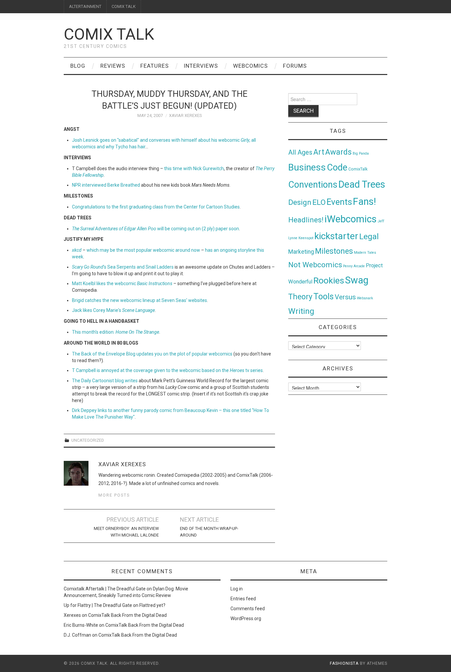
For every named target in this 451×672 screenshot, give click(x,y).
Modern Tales (365, 252)
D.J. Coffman (77, 635)
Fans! (364, 201)
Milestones (334, 251)
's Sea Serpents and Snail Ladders (123, 267)
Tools (323, 296)
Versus (345, 297)
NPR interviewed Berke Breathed (106, 185)
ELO (319, 202)
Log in (236, 588)
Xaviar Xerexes (185, 115)
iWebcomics (351, 219)
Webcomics (250, 65)
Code (337, 167)
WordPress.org (245, 618)
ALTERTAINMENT (85, 6)
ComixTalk (357, 169)
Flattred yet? (152, 605)
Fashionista (344, 663)
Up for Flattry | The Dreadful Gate (98, 605)
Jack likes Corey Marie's (113, 310)
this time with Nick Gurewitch (194, 168)
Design (299, 202)
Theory (300, 296)
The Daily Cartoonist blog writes (105, 380)
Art (318, 152)
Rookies (328, 280)
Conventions (312, 184)
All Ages (300, 152)
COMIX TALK (124, 6)
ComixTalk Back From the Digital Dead (127, 615)
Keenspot (305, 238)
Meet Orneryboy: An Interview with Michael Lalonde (126, 532)
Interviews (201, 65)
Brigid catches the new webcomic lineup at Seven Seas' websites (139, 300)
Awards (338, 152)
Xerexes (72, 615)
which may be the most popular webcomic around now (143, 250)
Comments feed (247, 608)
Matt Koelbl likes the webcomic (122, 283)
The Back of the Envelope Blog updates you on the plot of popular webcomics (152, 353)
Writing (301, 311)
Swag (356, 280)
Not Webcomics (315, 264)
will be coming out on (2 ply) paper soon (155, 228)
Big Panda (361, 153)
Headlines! (306, 219)
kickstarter (336, 236)
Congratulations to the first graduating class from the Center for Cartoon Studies (156, 206)
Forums (295, 65)
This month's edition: (115, 332)
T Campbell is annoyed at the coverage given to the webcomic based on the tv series (167, 370)
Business (307, 167)
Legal (369, 236)
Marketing (301, 251)
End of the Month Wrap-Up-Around (209, 532)
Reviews (112, 65)
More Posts (114, 495)
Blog (77, 65)
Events (339, 202)
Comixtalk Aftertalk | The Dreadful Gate (105, 588)
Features (154, 65)
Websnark (365, 298)
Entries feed (243, 598)
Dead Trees (361, 184)
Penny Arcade (354, 266)
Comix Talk (109, 34)
